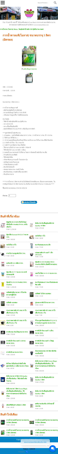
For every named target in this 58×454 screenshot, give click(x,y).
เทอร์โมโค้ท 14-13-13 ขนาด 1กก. (46, 273)
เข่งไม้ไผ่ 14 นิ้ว (11, 245)
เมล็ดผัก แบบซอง (11, 302)
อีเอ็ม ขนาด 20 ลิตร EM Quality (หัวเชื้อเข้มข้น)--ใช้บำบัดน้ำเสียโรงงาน (16, 378)
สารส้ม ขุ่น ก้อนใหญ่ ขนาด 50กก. (17, 332)
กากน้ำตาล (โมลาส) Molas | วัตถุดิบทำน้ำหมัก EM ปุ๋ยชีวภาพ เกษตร (22, 29)
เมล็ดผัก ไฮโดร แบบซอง (43, 293)
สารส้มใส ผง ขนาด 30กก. (14, 352)
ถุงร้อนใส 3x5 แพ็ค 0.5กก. (14, 263)
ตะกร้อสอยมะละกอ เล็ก (43, 245)
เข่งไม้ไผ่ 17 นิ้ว (40, 236)
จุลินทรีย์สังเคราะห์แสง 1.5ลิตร (16, 405)
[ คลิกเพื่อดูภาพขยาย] (29, 69)
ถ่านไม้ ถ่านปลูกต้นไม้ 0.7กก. (15, 253)
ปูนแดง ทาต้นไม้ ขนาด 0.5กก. (45, 302)
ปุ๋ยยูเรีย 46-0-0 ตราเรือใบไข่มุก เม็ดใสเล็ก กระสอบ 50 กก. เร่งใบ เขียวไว (16, 224)
